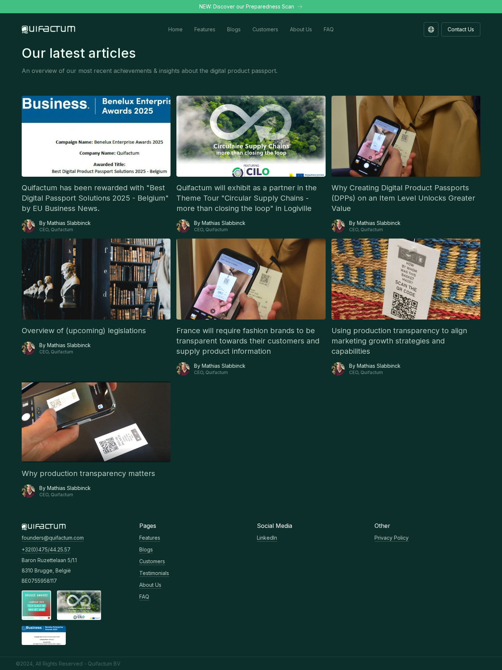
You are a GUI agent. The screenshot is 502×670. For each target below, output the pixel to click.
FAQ (144, 596)
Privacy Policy (391, 538)
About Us (150, 585)
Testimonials (154, 573)
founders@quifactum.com (53, 538)
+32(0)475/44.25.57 (46, 549)
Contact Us (461, 29)
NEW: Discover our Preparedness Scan (246, 6)
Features (149, 538)
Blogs (146, 549)
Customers (152, 561)
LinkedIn (267, 538)
